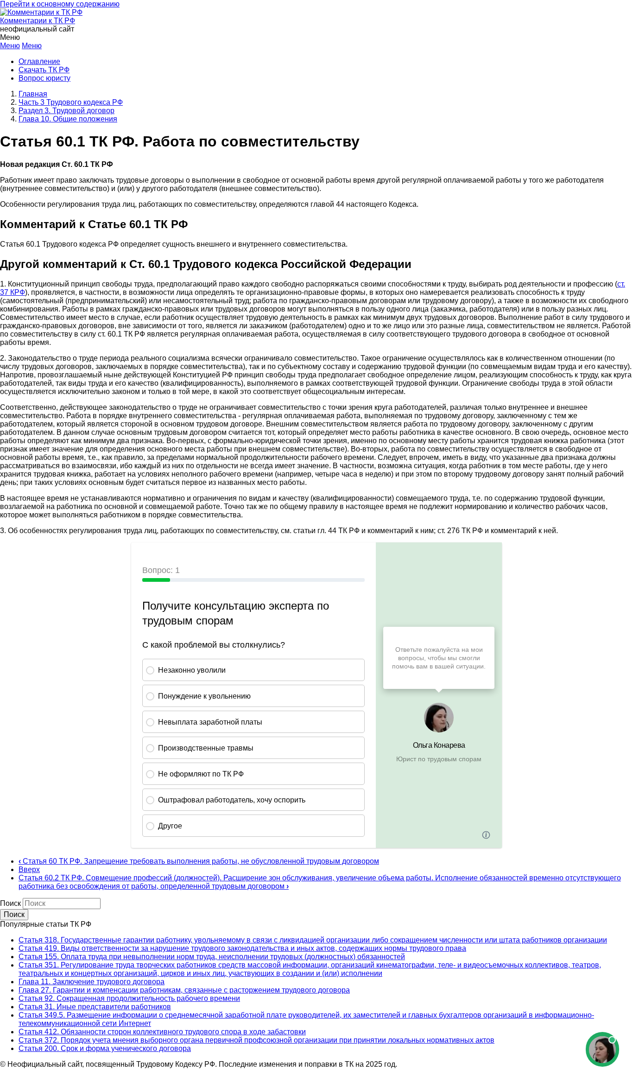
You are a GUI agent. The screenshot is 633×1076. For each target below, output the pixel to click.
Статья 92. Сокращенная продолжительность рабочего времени (129, 998)
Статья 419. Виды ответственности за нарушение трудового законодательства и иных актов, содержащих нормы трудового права (242, 948)
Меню (10, 46)
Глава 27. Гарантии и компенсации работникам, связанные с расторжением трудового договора (184, 990)
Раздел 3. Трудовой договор (66, 111)
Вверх (29, 869)
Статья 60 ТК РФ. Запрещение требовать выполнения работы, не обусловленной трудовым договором (199, 861)
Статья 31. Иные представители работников (95, 1007)
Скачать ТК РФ (44, 70)
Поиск (10, 903)
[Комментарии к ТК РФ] (41, 12)
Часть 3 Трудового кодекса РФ (71, 102)
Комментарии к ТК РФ (37, 21)
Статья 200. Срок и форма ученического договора (105, 1048)
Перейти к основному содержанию (60, 4)
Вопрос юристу (44, 78)
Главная (33, 94)
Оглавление (39, 61)
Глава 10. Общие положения (68, 119)
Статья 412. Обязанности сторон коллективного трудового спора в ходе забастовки (162, 1032)
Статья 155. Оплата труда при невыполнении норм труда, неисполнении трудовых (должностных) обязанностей (212, 957)
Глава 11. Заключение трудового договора (92, 982)
